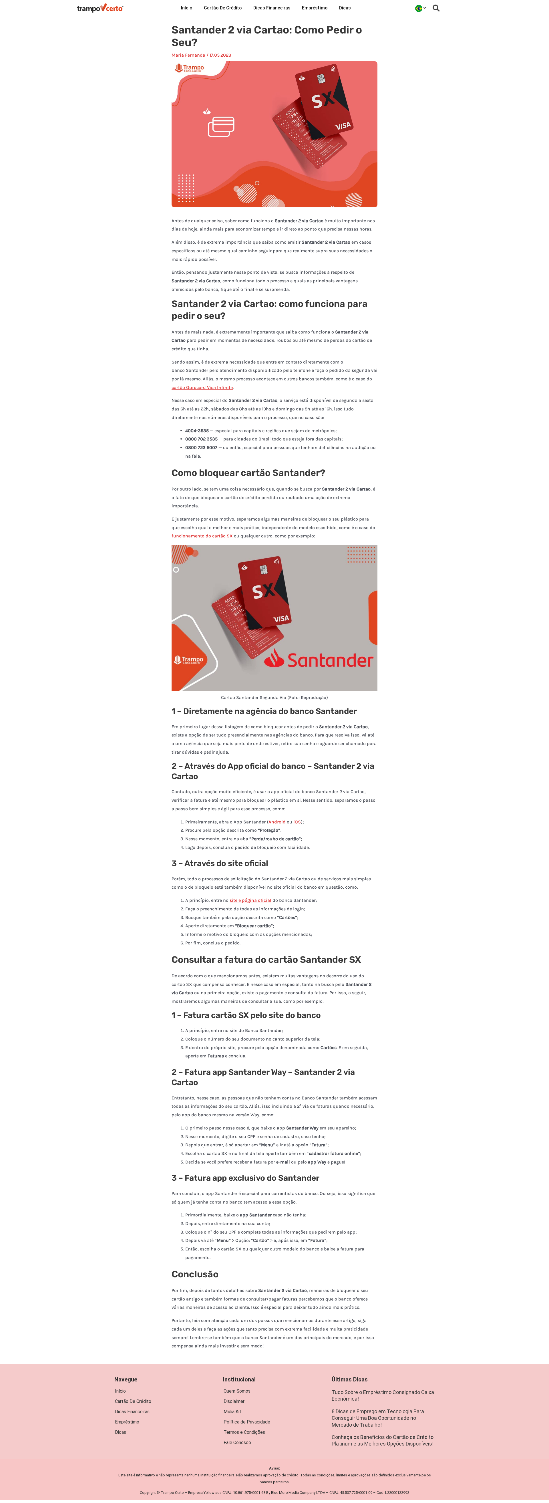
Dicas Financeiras (272, 8)
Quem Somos (237, 1391)
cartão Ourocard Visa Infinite (202, 387)
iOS (297, 822)
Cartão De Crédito (223, 8)
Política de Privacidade (247, 1422)
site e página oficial (250, 900)
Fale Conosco (237, 1442)
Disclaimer (234, 1401)
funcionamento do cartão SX (202, 536)
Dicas (345, 8)
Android (277, 822)
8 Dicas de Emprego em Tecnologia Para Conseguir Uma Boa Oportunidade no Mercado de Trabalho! (378, 1418)
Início (186, 8)
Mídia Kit (232, 1411)
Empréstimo (315, 8)
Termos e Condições (244, 1432)
